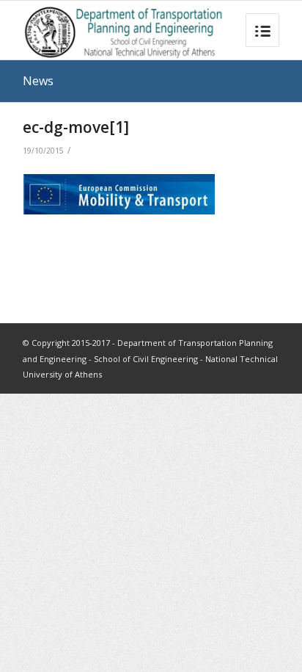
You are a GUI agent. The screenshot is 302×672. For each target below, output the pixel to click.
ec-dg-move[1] (76, 127)
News (38, 81)
